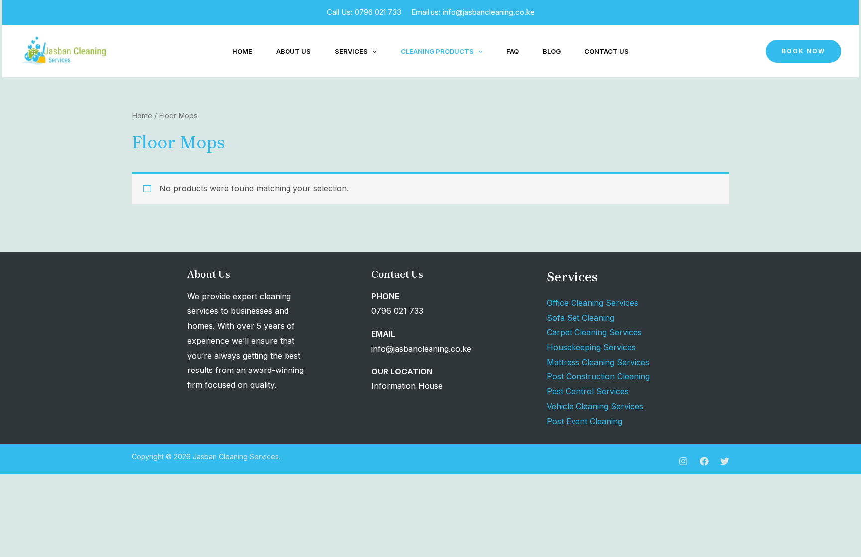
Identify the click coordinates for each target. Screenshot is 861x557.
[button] (372, 51)
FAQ (512, 51)
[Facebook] (704, 461)
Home (242, 51)
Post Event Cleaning (584, 421)
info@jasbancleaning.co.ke (489, 12)
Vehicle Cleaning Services (595, 406)
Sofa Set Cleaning (580, 318)
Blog (552, 51)
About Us (293, 51)
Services (351, 51)
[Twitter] (724, 461)
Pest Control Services (588, 391)
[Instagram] (683, 461)
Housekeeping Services (591, 347)
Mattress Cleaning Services (598, 362)
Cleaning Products (437, 51)
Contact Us (606, 51)
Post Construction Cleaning (598, 376)
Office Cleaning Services (592, 303)
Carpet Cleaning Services (594, 332)
